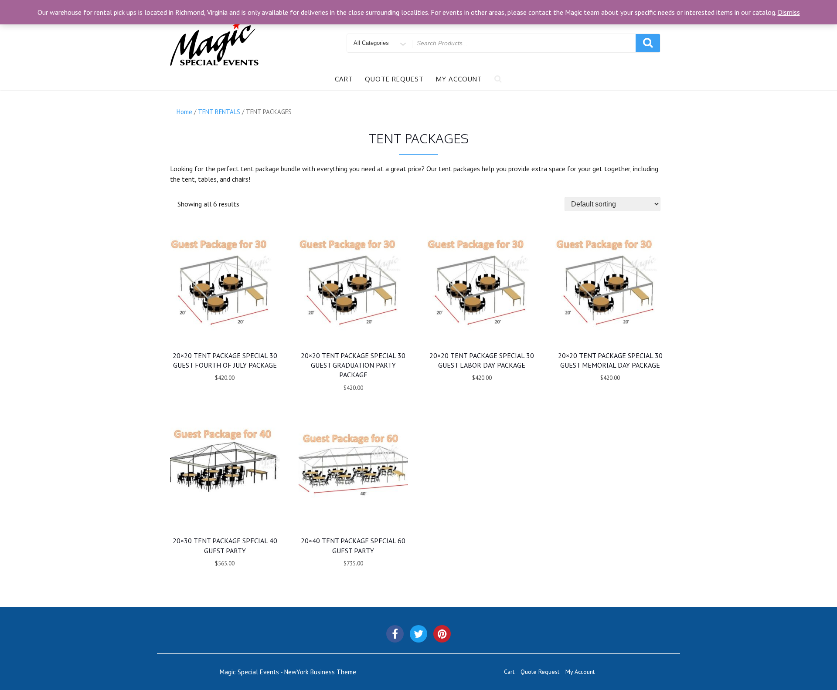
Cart (344, 79)
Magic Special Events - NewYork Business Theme (288, 672)
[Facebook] (395, 634)
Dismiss (789, 12)
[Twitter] (418, 634)
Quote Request (394, 79)
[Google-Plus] (442, 634)
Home (184, 112)
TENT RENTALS (219, 112)
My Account (459, 79)
